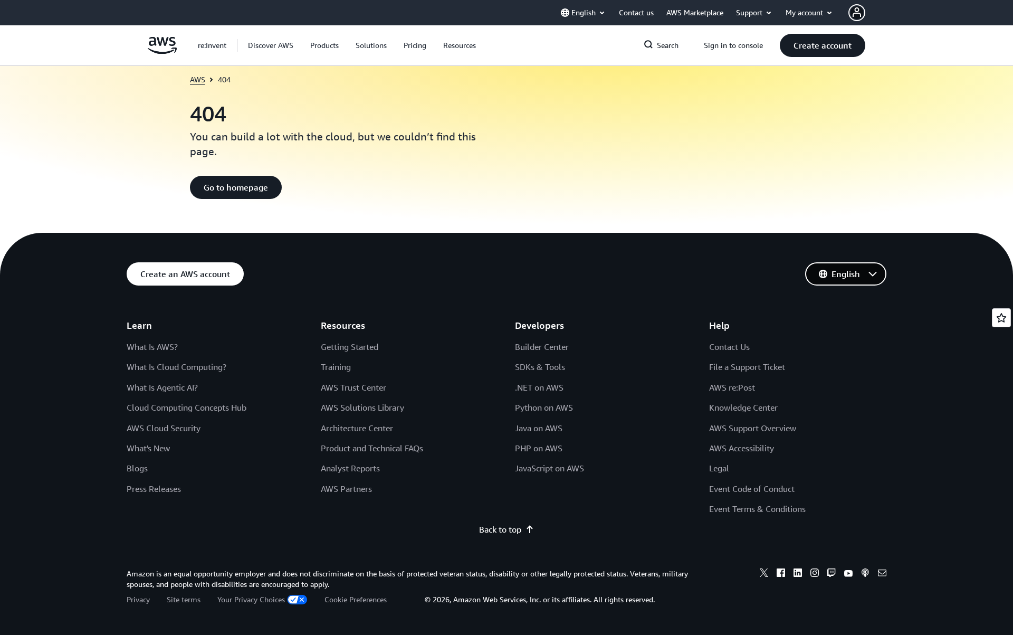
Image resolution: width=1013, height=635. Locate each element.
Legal (719, 468)
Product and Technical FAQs (372, 448)
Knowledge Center (743, 407)
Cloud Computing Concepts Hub (186, 407)
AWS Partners (346, 489)
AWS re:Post (732, 387)
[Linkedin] (798, 574)
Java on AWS (538, 428)
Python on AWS (544, 407)
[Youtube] (848, 574)
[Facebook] (781, 574)
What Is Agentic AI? (162, 387)
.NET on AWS (539, 387)
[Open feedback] (1001, 317)
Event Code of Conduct (752, 489)
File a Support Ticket (747, 367)
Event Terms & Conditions (757, 509)
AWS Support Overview (752, 428)
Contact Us (729, 347)
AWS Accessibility (741, 448)
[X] (764, 574)
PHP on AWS (538, 448)
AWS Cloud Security (163, 428)
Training (336, 367)
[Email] (882, 574)
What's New (148, 448)
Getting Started (349, 347)
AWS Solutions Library (362, 407)
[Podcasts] (865, 574)
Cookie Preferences (355, 599)
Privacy (138, 599)
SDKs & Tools (540, 367)
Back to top (500, 529)
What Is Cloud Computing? (176, 367)
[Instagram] (814, 574)
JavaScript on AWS (549, 468)
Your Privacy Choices (251, 599)
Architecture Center (357, 428)
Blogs (137, 468)
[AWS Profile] (856, 12)
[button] (271, 45)
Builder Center (542, 347)
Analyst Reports (350, 468)
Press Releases (154, 489)
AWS (197, 79)
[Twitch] (831, 574)
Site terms (183, 599)
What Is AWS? (152, 347)
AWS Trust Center (353, 387)
